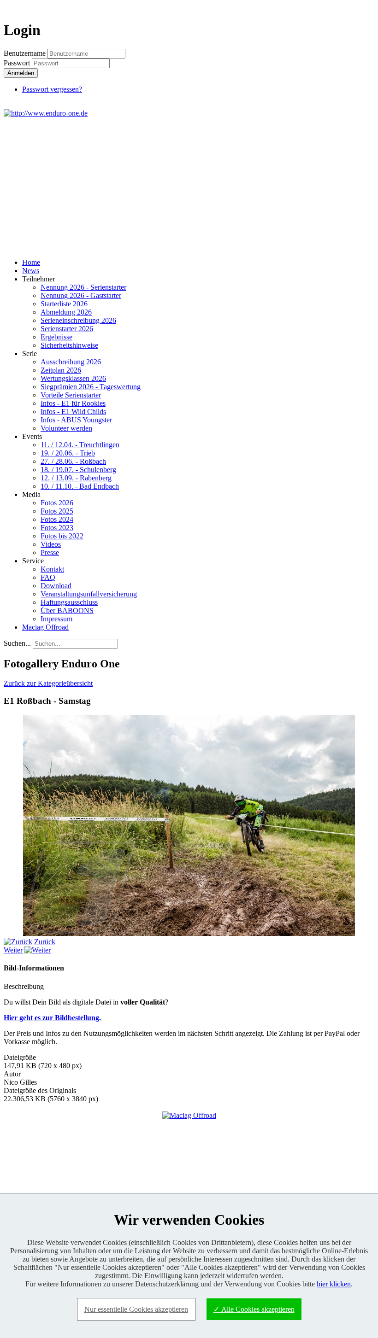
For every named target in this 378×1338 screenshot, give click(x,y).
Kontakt (52, 569)
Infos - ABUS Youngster (76, 420)
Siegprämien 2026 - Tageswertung (91, 387)
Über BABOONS (67, 610)
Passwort (18, 63)
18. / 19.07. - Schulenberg (78, 469)
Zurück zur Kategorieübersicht (48, 683)
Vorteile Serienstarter (71, 395)
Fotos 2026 (57, 503)
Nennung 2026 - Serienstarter (83, 287)
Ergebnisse (56, 337)
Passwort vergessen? (52, 89)
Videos (51, 544)
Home (31, 262)
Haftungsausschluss (69, 602)
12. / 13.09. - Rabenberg (76, 478)
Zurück (44, 942)
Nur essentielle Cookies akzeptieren (136, 1309)
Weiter (13, 950)
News (30, 271)
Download (56, 586)
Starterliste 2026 (64, 304)
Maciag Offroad (45, 627)
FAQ (48, 577)
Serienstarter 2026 (67, 329)
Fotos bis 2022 (62, 536)
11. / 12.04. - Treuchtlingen (80, 445)
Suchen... (17, 643)
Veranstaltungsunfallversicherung (89, 594)
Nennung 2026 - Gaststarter (81, 295)
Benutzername (25, 53)
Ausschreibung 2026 (71, 362)
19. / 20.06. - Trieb (68, 453)
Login (357, 8)
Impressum (56, 619)
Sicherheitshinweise (69, 345)
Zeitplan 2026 (61, 370)
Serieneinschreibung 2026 (78, 320)
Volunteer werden (66, 428)
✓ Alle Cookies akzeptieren (254, 1309)
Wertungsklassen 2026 (73, 378)
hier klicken (334, 1284)
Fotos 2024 (57, 519)
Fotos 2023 (57, 528)
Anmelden (20, 73)
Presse (50, 552)
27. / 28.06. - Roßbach (73, 461)
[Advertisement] (189, 186)
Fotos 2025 (57, 511)
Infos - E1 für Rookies (73, 403)
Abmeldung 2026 (66, 312)
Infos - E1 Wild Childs (73, 411)
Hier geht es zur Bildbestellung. (52, 1018)
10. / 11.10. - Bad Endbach (80, 486)
